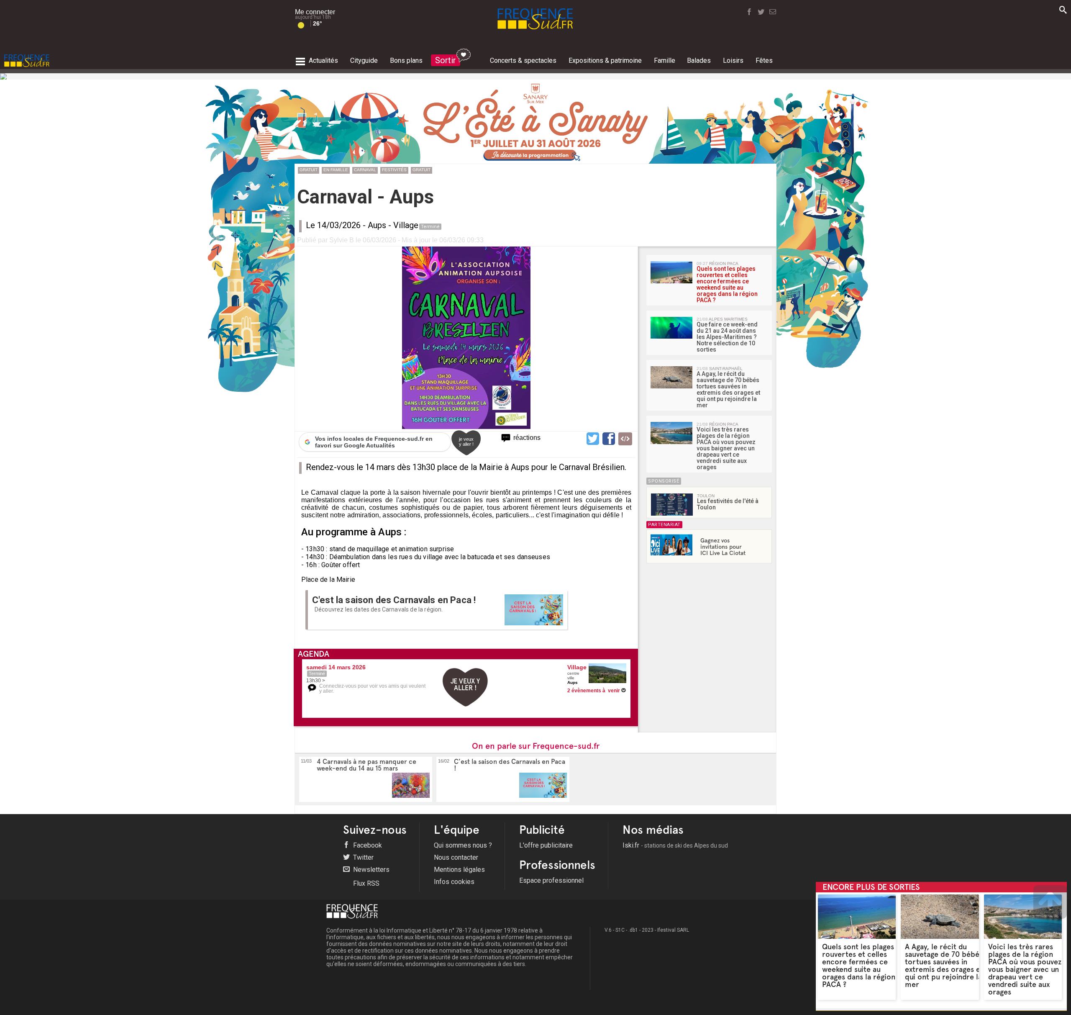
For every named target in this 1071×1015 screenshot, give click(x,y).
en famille (335, 169)
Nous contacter (456, 857)
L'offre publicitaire (546, 845)
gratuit (309, 169)
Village (405, 225)
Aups (377, 225)
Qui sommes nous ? (463, 845)
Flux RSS (365, 883)
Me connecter (315, 11)
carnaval (365, 169)
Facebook (366, 845)
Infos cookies (454, 882)
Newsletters (370, 870)
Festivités (394, 169)
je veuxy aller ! (466, 442)
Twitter (362, 857)
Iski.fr (675, 845)
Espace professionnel (551, 880)
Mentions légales (459, 870)
